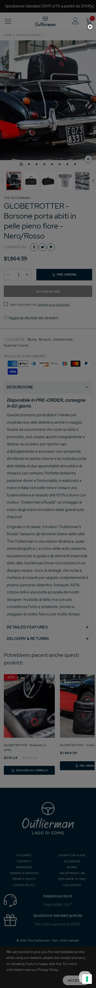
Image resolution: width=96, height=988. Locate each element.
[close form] (90, 27)
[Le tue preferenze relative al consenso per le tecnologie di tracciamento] (87, 979)
